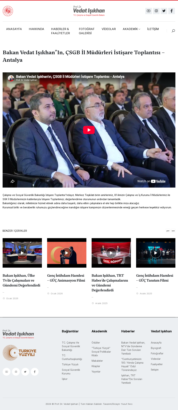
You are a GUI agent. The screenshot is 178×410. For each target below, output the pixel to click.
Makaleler (97, 360)
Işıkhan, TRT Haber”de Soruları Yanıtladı (131, 379)
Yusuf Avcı (126, 403)
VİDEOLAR (109, 29)
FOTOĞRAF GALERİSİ (87, 31)
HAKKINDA (36, 29)
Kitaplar (96, 366)
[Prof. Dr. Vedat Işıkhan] (89, 11)
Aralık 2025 (101, 303)
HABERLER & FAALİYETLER (60, 31)
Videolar (156, 358)
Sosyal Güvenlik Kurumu (71, 371)
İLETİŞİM (153, 29)
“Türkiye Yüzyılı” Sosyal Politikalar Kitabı (101, 351)
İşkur (64, 378)
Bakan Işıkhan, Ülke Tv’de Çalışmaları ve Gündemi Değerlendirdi (21, 280)
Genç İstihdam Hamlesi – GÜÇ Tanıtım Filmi (154, 278)
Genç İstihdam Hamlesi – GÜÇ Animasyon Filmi (66, 278)
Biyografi (156, 347)
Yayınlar (96, 371)
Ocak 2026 (12, 298)
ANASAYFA (14, 29)
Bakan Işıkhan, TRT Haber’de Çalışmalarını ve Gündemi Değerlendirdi (110, 283)
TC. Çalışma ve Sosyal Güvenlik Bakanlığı (71, 346)
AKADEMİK (130, 29)
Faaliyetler (157, 364)
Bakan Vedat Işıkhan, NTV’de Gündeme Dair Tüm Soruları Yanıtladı (133, 348)
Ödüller (96, 342)
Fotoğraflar (157, 353)
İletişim (155, 369)
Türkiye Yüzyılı (70, 364)
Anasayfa (156, 342)
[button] (173, 231)
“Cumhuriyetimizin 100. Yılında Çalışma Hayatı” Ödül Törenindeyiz (132, 364)
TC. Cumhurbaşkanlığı (72, 357)
